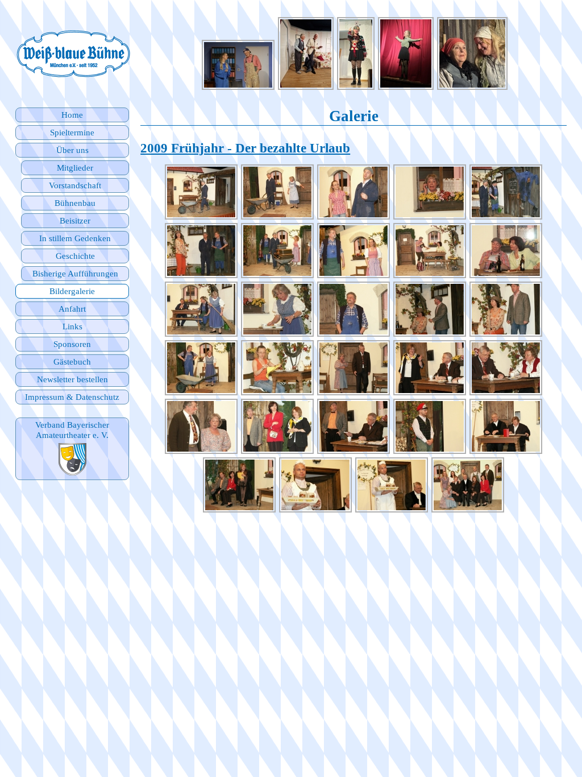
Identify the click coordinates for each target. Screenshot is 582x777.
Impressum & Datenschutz (72, 397)
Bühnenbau (75, 203)
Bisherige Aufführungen (75, 273)
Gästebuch (72, 361)
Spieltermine (72, 132)
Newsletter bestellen (72, 379)
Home (72, 114)
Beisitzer (75, 220)
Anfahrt (72, 308)
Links (72, 326)
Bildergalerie (72, 291)
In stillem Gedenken (75, 238)
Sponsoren (72, 344)
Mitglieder (75, 167)
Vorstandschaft (75, 185)
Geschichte (75, 256)
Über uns (72, 150)
